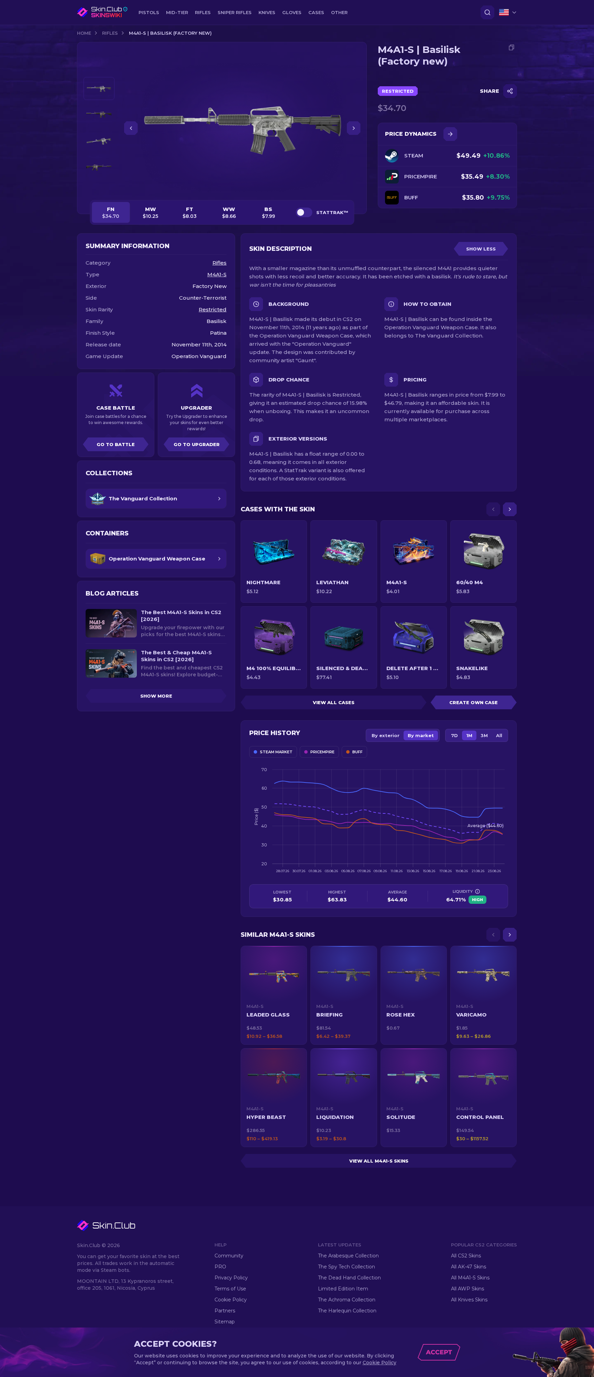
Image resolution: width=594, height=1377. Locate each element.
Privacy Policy (231, 1278)
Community (228, 1256)
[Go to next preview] (99, 187)
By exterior (385, 735)
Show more (156, 696)
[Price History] (450, 134)
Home (84, 33)
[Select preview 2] (99, 114)
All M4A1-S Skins (470, 1278)
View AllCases (333, 702)
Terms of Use (230, 1289)
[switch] (304, 212)
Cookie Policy (230, 1300)
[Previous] (493, 509)
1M (469, 735)
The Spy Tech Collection (346, 1267)
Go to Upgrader (197, 444)
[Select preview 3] (99, 141)
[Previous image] (131, 128)
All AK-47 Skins (468, 1267)
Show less (481, 249)
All (499, 735)
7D (454, 735)
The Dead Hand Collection (349, 1278)
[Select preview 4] (99, 167)
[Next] (510, 509)
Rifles (110, 33)
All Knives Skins (469, 1300)
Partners (224, 1311)
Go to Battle (116, 444)
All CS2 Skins (466, 1256)
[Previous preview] (99, 68)
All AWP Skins (467, 1289)
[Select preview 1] (99, 88)
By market (421, 735)
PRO (220, 1267)
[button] (274, 995)
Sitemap (224, 1322)
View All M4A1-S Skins (378, 1161)
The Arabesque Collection (348, 1256)
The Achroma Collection (346, 1300)
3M (484, 735)
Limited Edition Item (343, 1289)
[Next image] (354, 128)
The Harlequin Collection (347, 1311)
